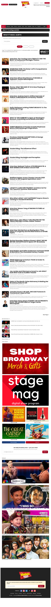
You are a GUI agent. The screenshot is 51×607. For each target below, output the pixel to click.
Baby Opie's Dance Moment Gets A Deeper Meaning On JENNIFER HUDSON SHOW (20, 534)
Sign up (45, 452)
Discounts (37, 442)
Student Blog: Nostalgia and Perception (25, 157)
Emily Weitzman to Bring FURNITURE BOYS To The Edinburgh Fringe (28, 108)
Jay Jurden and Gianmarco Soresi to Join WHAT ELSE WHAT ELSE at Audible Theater (28, 272)
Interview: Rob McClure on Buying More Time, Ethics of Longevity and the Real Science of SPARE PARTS (29, 231)
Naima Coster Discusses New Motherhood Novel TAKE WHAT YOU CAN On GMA (27, 325)
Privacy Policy (38, 595)
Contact (20, 593)
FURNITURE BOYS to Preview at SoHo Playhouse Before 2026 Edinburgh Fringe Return (27, 127)
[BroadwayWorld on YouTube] (35, 591)
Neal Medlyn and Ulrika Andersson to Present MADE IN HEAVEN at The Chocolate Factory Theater (29, 251)
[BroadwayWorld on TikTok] (29, 591)
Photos (25, 46)
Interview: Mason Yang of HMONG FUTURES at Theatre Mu (27, 209)
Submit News (29, 593)
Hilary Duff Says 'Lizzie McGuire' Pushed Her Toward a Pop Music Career (25, 329)
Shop (33, 26)
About (16, 593)
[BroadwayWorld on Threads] (32, 591)
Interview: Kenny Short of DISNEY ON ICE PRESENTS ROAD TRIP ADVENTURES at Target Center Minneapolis (29, 302)
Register (39, 26)
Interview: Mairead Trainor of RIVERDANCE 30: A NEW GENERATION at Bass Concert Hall (28, 167)
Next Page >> (46, 314)
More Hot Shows (14, 442)
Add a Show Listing (13, 4)
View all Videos (5, 339)
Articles (19, 46)
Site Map (39, 593)
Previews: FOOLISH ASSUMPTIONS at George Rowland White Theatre (26, 137)
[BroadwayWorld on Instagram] (24, 591)
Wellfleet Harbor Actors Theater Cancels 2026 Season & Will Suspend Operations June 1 (27, 178)
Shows (15, 26)
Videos (31, 46)
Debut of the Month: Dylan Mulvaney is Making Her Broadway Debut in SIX (29, 282)
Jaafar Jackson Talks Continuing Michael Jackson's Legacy (16, 509)
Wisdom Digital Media (22, 595)
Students (29, 26)
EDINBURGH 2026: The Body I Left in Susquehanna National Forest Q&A (28, 69)
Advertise (12, 593)
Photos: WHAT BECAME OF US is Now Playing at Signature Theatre (27, 87)
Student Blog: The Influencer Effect (23, 149)
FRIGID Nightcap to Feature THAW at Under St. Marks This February (27, 260)
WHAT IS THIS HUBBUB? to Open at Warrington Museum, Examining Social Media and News (27, 118)
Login (44, 26)
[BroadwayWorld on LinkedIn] (26, 591)
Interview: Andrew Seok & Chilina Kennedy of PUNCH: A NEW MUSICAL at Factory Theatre (27, 96)
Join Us (24, 593)
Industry (19, 26)
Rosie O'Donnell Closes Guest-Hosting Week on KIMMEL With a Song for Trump (26, 334)
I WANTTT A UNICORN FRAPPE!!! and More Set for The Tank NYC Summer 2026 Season (28, 188)
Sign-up (41, 2)
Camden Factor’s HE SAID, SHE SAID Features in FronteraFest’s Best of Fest (27, 292)
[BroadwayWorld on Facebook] (21, 591)
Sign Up (45, 41)
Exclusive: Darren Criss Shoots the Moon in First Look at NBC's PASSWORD (18, 484)
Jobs (26, 26)
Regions (34, 593)
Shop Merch (5, 4)
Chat (23, 26)
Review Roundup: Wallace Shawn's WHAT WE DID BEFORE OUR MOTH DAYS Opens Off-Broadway (28, 241)
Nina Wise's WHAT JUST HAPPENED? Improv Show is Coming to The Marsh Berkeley (29, 199)
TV (25, 7)
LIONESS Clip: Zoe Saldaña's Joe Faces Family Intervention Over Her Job (25, 321)
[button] (48, 26)
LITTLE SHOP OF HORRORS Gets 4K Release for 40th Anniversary (16, 559)
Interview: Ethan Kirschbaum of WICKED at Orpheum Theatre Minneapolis (26, 78)
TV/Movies (8, 26)
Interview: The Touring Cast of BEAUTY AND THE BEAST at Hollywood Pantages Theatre (28, 59)
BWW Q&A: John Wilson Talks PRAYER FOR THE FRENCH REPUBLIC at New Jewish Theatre (27, 220)
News (12, 26)
